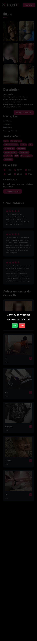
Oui (14, 325)
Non (22, 325)
